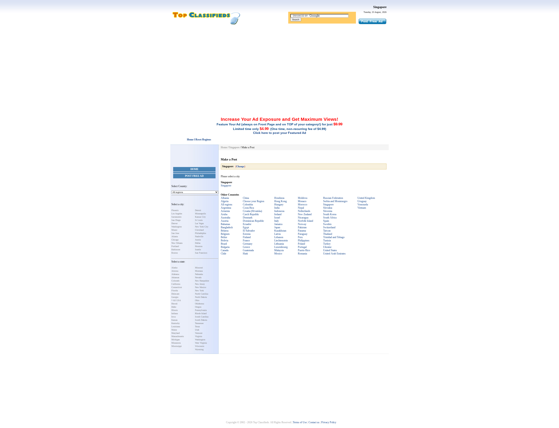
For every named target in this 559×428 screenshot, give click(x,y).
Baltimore (175, 249)
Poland (301, 243)
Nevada (198, 277)
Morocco (302, 204)
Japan (277, 227)
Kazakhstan (280, 230)
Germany (247, 243)
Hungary (278, 204)
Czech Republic (251, 214)
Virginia (198, 336)
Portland (175, 246)
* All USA (176, 300)
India (277, 207)
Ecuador (247, 224)
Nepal (301, 207)
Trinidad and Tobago (334, 237)
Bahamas (225, 224)
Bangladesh (227, 227)
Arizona (174, 271)
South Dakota (201, 320)
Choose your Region (253, 201)
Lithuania (279, 243)
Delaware (175, 294)
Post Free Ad (194, 175)
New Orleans (177, 243)
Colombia (248, 204)
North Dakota (201, 297)
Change (240, 166)
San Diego (176, 220)
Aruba (224, 214)
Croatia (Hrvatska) (252, 211)
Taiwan (327, 230)
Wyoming (199, 349)
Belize (224, 237)
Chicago (175, 240)
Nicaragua (303, 217)
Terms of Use (300, 422)
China (246, 198)
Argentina (226, 207)
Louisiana (175, 326)
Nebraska (199, 274)
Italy (276, 220)
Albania (225, 198)
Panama (302, 230)
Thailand (327, 233)
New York (199, 290)
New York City (201, 226)
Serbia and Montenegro (335, 201)
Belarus (225, 230)
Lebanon (278, 237)
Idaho (173, 307)
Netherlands (304, 211)
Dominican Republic (253, 220)
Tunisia (327, 240)
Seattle (198, 249)
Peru (300, 237)
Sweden (327, 224)
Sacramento (176, 217)
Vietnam (361, 207)
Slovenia (327, 211)
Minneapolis (200, 213)
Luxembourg (281, 247)
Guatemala (248, 250)
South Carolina (201, 316)
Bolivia (224, 240)
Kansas (174, 320)
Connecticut (176, 287)
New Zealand (305, 214)
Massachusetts (177, 336)
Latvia (277, 233)
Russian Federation (333, 198)
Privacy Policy (328, 422)
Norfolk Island (305, 220)
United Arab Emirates (334, 253)
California (175, 284)
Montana (199, 271)
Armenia (225, 211)
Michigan (175, 339)
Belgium (225, 233)
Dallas (197, 243)
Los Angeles (176, 213)
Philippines (303, 240)
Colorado (175, 281)
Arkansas (175, 277)
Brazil (224, 243)
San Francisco (201, 253)
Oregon (198, 307)
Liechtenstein (281, 240)
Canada (224, 250)
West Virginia (201, 343)
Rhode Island (201, 313)
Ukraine (327, 247)
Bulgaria (225, 247)
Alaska (174, 267)
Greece (246, 247)
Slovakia (327, 207)
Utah (197, 330)
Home (194, 169)
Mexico (278, 253)
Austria (224, 220)
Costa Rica (248, 207)
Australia (225, 217)
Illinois (174, 310)
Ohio (197, 300)
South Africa (329, 217)
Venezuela (362, 204)
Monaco (302, 201)
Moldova (302, 198)
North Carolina (201, 294)
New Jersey (200, 284)
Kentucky (175, 323)
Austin (198, 240)
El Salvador (249, 230)
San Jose (175, 233)
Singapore (379, 7)
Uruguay (362, 201)
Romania (302, 253)
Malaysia (279, 250)
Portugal (302, 247)
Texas (197, 326)
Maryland (175, 333)
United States (330, 250)
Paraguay (302, 233)
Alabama (175, 274)
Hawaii (174, 303)
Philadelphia (200, 233)
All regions (226, 204)
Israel (277, 217)
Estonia (246, 233)
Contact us (314, 422)
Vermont (198, 333)
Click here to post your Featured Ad (279, 133)
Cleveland (199, 230)
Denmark (247, 217)
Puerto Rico (304, 250)
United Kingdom (366, 198)
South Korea (329, 214)
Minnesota (176, 343)
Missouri (199, 267)
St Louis (199, 220)
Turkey (327, 243)
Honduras (279, 198)
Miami (174, 230)
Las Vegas (199, 223)
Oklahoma (199, 303)
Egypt (246, 227)
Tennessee (199, 323)
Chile (223, 253)
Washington (176, 226)
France (246, 240)
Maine (174, 330)
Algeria (224, 201)
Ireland (277, 214)
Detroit (198, 210)
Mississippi (176, 346)
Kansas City (200, 217)
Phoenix (175, 210)
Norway (302, 224)
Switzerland (329, 227)
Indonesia (279, 211)
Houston (198, 246)
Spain (326, 220)
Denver (174, 223)
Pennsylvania (201, 310)
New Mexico (200, 287)
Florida (174, 290)
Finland (247, 237)
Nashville (199, 236)
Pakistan (302, 227)
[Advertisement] (279, 57)
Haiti (245, 253)
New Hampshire (202, 281)
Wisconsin (199, 346)
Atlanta (174, 236)
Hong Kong (280, 201)
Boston (174, 253)
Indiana (174, 313)
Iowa (173, 316)
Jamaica (278, 224)
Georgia (174, 297)
